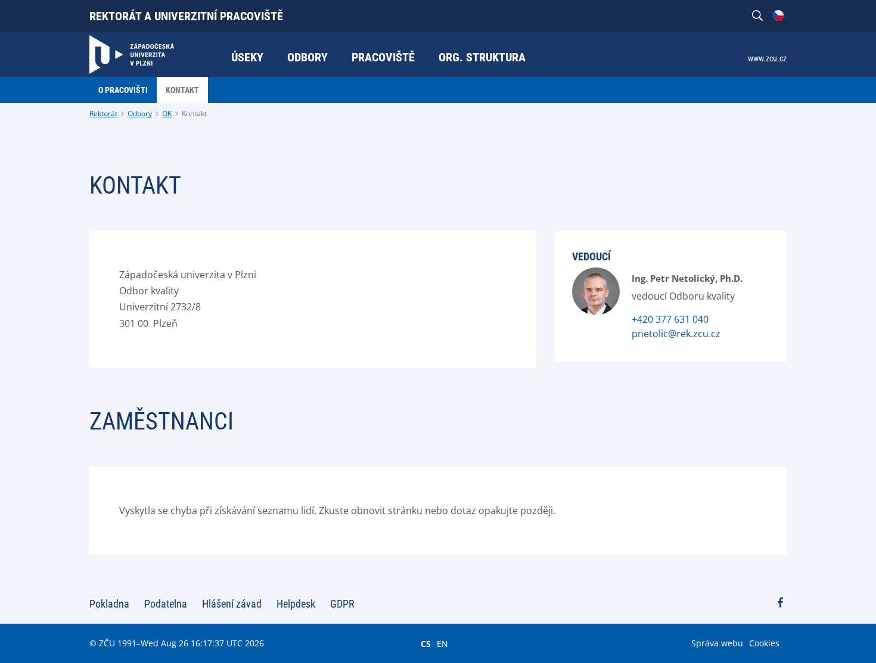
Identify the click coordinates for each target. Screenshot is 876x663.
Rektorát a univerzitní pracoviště (186, 16)
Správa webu (717, 643)
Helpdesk (296, 603)
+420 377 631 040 (670, 319)
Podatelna (165, 603)
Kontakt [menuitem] (182, 90)
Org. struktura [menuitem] (482, 57)
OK (167, 113)
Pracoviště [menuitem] (383, 57)
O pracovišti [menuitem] (123, 90)
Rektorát (103, 113)
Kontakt (194, 113)
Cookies (764, 643)
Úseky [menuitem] (247, 57)
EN (442, 643)
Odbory (140, 113)
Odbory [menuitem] (307, 57)
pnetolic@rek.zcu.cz (676, 333)
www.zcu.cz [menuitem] (767, 58)
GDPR (342, 603)
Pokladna (109, 603)
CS (426, 643)
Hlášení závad (232, 603)
